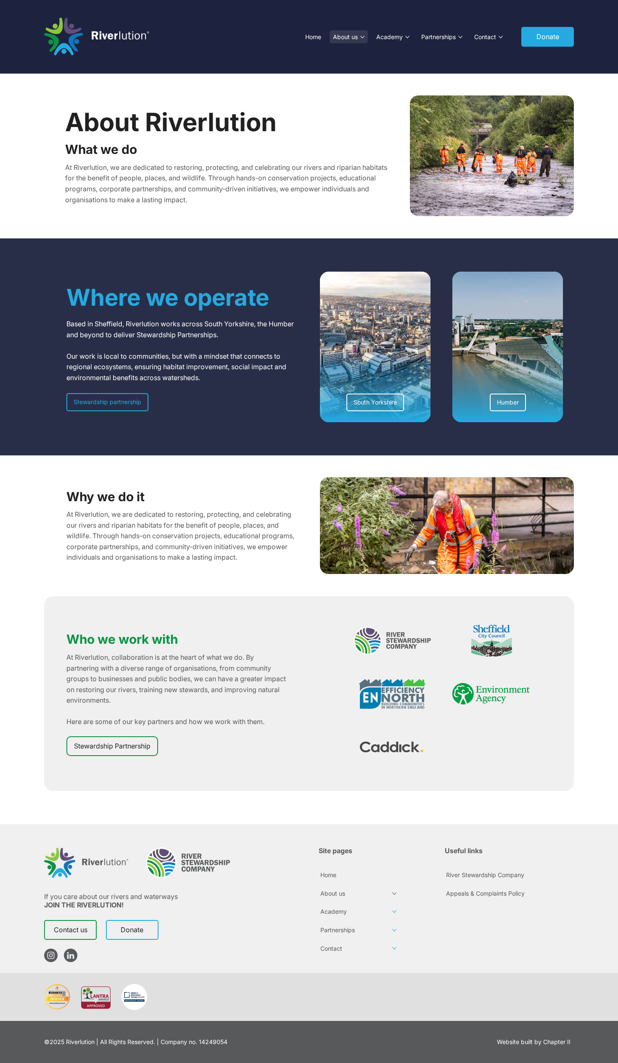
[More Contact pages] (501, 37)
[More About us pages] (362, 37)
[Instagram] (51, 955)
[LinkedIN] (70, 955)
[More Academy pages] (407, 37)
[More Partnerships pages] (460, 37)
